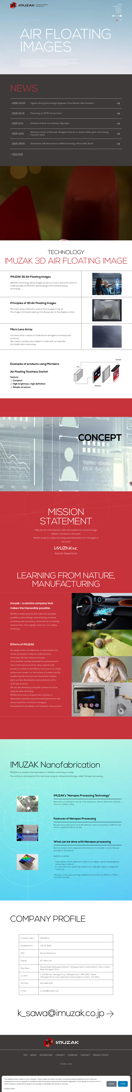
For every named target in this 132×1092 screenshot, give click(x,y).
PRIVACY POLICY (101, 1055)
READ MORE (18, 154)
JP (121, 20)
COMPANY (118, 10)
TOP (25, 1055)
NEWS (120, 4)
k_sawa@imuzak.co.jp (61, 1013)
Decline (111, 1084)
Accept (122, 1084)
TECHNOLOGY (117, 6)
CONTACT (119, 12)
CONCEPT (118, 8)
